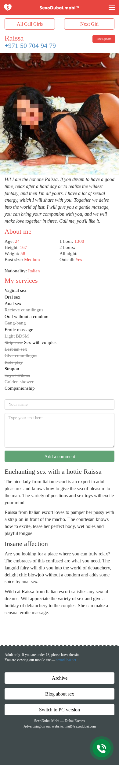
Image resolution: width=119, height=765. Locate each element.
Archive (59, 678)
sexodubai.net (66, 660)
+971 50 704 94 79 (30, 45)
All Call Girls (30, 24)
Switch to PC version (59, 709)
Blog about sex (59, 693)
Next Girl (89, 24)
